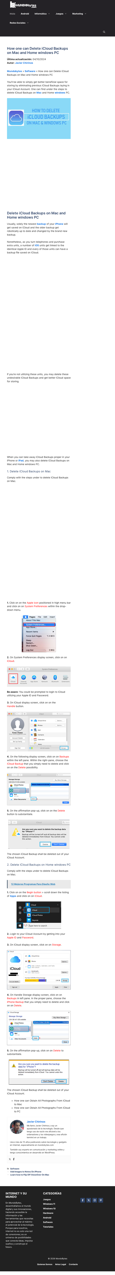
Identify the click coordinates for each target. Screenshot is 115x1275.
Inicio (12, 13)
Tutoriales (48, 1226)
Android (47, 1217)
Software (30, 71)
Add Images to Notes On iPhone (25, 1171)
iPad (21, 460)
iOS (37, 245)
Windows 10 (49, 1208)
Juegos (47, 1199)
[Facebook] (13, 1159)
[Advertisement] (39, 162)
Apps (13, 896)
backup (41, 223)
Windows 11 (49, 1204)
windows (60, 92)
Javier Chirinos (24, 62)
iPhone (59, 223)
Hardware (48, 1213)
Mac (39, 92)
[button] (104, 31)
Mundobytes (14, 71)
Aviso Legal (60, 1264)
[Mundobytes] (23, 4)
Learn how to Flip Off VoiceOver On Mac (29, 1175)
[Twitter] (10, 1159)
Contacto (73, 1264)
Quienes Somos (44, 1264)
